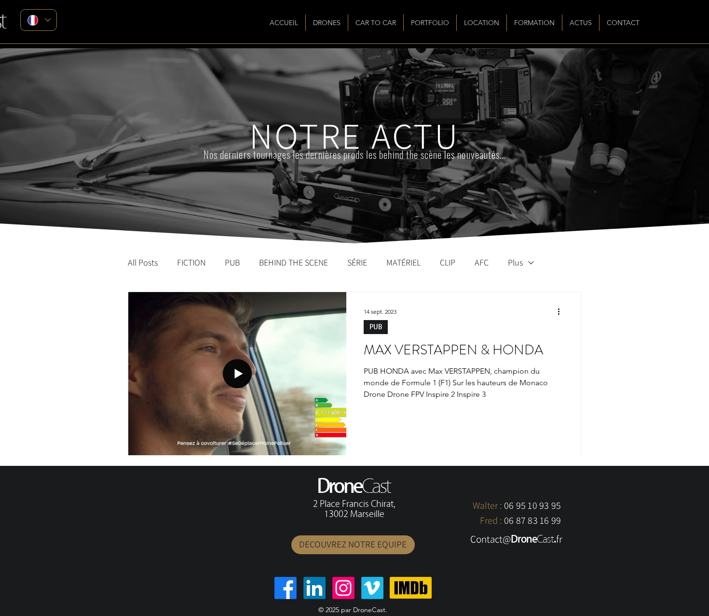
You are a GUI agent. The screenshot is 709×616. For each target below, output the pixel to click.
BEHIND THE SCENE (293, 262)
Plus (515, 262)
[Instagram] (343, 588)
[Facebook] (285, 588)
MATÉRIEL (403, 262)
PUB (232, 262)
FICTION (191, 262)
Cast (545, 539)
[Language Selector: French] (38, 20)
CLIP (447, 262)
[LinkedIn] (314, 588)
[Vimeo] (372, 588)
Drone (524, 539)
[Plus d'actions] (562, 312)
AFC (482, 262)
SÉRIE (357, 262)
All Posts (143, 262)
